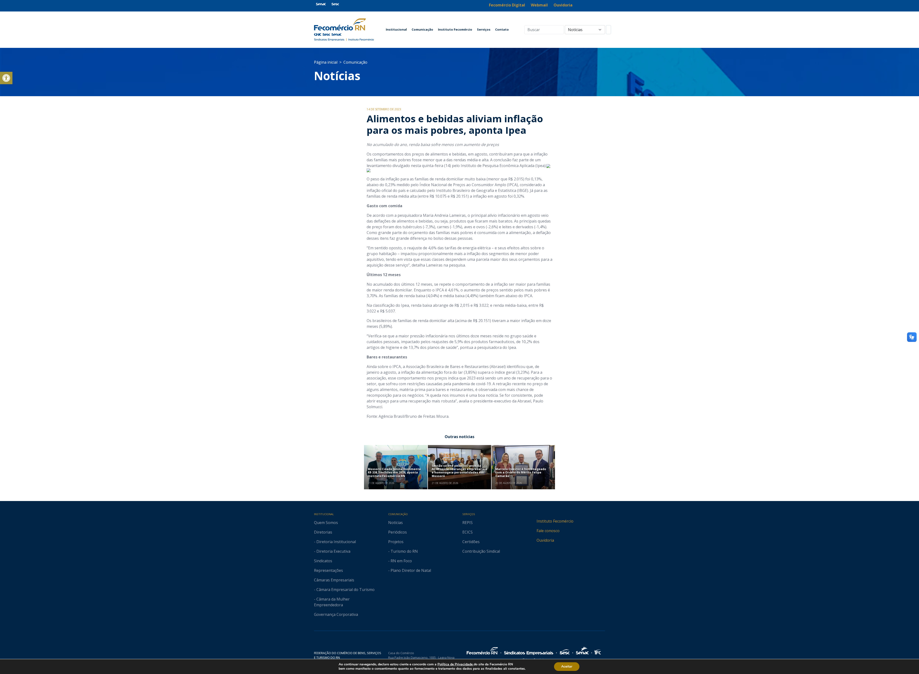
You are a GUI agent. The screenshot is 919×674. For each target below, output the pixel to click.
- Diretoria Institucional (335, 541)
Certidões (471, 541)
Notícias (337, 76)
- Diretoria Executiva (332, 551)
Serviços (483, 29)
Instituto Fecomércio (455, 29)
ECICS (467, 532)
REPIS (467, 522)
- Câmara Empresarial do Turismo (344, 589)
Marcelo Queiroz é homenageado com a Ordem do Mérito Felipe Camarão (520, 472)
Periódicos (397, 532)
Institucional (396, 29)
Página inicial (325, 62)
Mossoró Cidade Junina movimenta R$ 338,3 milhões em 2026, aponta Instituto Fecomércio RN (394, 472)
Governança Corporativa (336, 614)
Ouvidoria (545, 540)
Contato (502, 29)
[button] (6, 78)
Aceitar (566, 666)
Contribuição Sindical (481, 551)
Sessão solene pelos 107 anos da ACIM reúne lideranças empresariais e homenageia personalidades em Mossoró (459, 471)
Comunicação (422, 29)
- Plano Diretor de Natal (409, 570)
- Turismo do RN (403, 551)
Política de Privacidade (455, 664)
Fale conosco (548, 530)
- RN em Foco (400, 560)
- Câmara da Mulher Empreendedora (332, 601)
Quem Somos (326, 522)
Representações (328, 570)
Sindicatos (323, 560)
